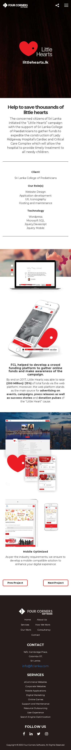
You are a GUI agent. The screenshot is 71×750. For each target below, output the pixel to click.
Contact (35, 634)
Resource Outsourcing (35, 708)
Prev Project (15, 582)
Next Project (56, 582)
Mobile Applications (35, 690)
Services (25, 624)
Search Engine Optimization (35, 716)
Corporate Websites (35, 686)
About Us (42, 619)
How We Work (42, 624)
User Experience (35, 712)
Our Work (26, 629)
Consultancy (44, 629)
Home (27, 619)
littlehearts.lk (35, 62)
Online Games (35, 699)
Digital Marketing (35, 695)
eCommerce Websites (35, 682)
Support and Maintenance (35, 703)
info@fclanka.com (35, 666)
